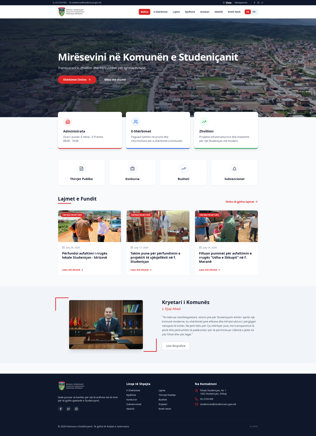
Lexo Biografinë (175, 346)
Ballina (144, 11)
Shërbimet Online (74, 79)
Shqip (229, 2)
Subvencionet (133, 404)
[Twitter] (262, 3)
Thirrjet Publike (167, 395)
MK (254, 11)
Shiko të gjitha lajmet (240, 202)
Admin (255, 426)
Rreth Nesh (234, 11)
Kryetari (204, 11)
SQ (247, 11)
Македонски (241, 2)
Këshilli (219, 11)
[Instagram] (258, 3)
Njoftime (190, 11)
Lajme (176, 11)
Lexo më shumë (71, 269)
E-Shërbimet (161, 11)
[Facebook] (254, 3)
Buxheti (163, 399)
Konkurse (131, 399)
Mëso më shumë (115, 79)
